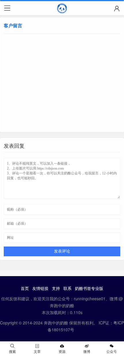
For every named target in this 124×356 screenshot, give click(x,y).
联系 (67, 288)
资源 (62, 351)
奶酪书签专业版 (89, 288)
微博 (86, 351)
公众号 (111, 351)
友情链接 (40, 288)
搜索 (12, 351)
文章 (37, 351)
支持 (56, 288)
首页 (25, 288)
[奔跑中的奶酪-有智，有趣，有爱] (62, 9)
